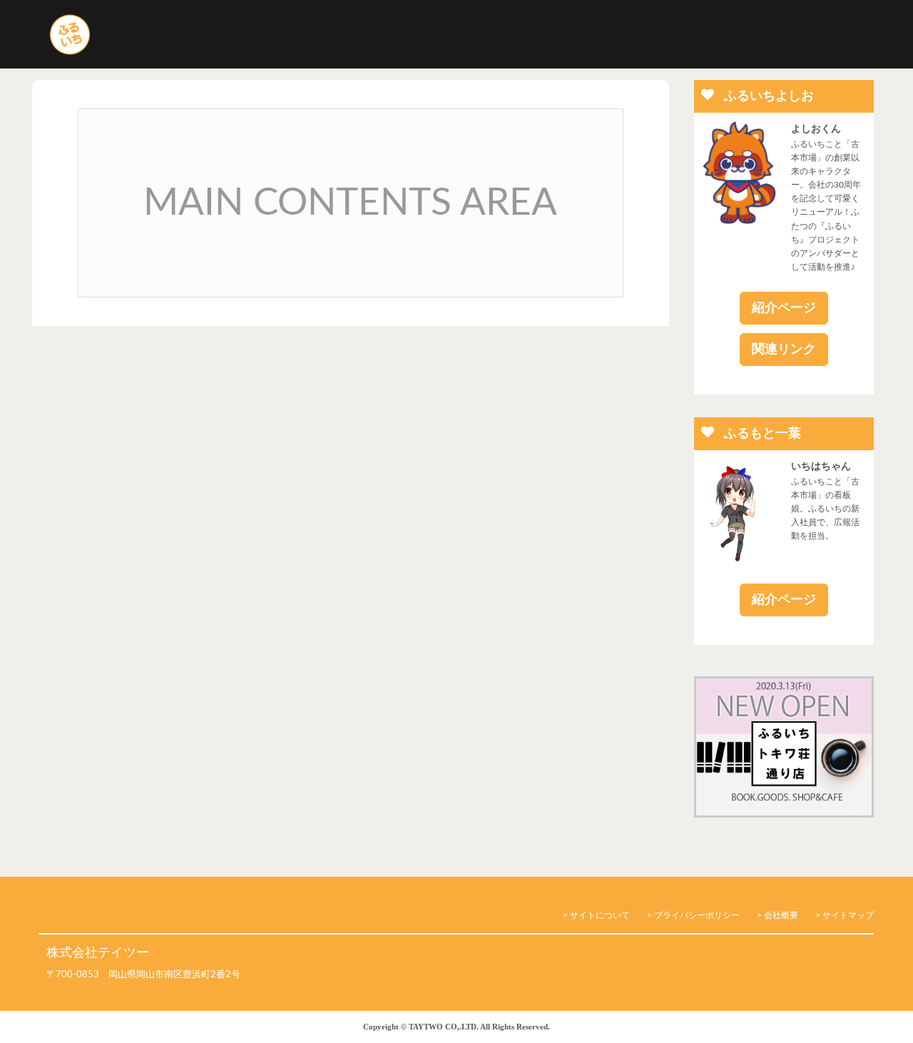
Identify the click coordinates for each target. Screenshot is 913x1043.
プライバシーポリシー (697, 915)
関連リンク (784, 349)
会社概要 (781, 915)
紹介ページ (784, 308)
